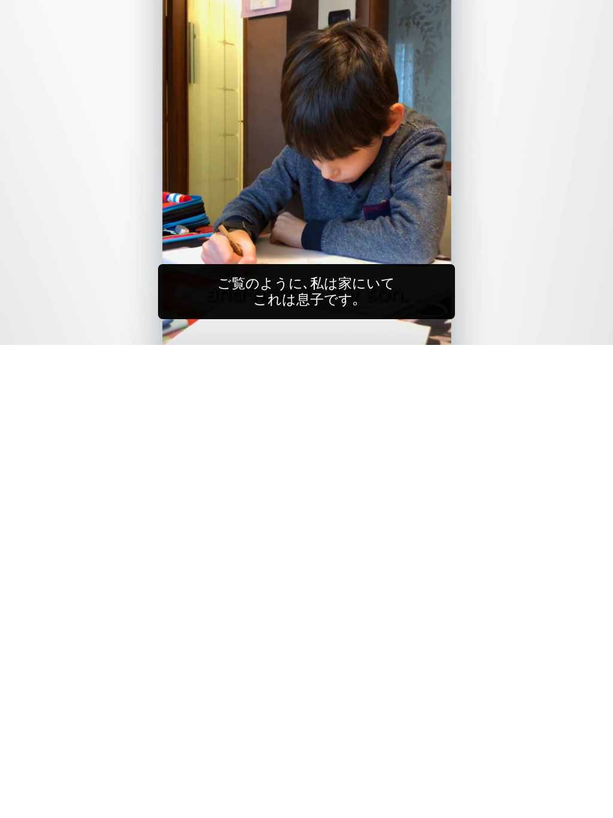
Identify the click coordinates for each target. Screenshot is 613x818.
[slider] (330, 333)
